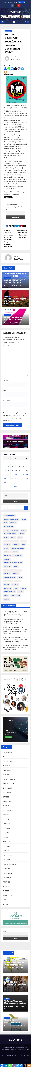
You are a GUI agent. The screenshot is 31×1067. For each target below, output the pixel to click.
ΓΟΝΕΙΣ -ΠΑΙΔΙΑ (9, 779)
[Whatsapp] (8, 68)
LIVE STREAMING (11, 1055)
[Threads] (15, 68)
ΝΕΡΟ (15, 566)
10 (5, 470)
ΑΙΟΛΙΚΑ (23, 530)
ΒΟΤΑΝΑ (6, 774)
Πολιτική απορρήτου (23, 1060)
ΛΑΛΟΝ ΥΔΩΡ (7, 555)
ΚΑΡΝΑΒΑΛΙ (15, 552)
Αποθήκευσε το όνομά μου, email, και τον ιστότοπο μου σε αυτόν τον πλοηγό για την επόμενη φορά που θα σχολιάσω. (15, 416)
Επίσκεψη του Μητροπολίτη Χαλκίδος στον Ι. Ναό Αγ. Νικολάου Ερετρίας (13, 621)
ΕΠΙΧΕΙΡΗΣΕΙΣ (8, 810)
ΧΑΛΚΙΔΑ (20, 591)
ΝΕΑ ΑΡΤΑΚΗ (7, 566)
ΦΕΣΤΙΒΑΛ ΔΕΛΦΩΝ (9, 591)
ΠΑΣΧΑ (20, 577)
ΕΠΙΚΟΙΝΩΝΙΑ (5, 1060)
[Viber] (18, 68)
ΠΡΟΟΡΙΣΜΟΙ (7, 877)
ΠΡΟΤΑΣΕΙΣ (7, 882)
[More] (5, 72)
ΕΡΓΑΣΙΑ (6, 815)
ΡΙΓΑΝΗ (6, 886)
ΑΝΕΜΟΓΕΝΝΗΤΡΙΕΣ (10, 533)
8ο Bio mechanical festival (11, 519)
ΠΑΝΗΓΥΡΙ (16, 573)
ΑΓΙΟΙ (5, 757)
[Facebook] (5, 68)
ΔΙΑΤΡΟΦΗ (7, 792)
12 (12, 470)
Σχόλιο (6, 346)
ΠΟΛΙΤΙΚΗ (6, 868)
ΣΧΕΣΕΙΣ (6, 891)
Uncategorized (8, 752)
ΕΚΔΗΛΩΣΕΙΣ (8, 31)
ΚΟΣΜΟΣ (6, 833)
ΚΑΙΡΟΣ (6, 552)
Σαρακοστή (7, 588)
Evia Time (17, 57)
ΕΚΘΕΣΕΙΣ (7, 544)
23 (27, 474)
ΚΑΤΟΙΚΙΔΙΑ (7, 824)
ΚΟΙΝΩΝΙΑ (6, 828)
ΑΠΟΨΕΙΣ (6, 765)
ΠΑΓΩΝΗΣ (7, 573)
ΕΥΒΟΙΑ (6, 548)
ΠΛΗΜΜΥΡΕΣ (8, 581)
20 (16, 474)
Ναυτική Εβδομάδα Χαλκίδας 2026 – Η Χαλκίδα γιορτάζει (12, 282)
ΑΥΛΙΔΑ (6, 537)
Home (3, 1055)
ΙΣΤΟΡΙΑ (6, 819)
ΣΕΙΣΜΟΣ (17, 581)
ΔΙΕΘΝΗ (23, 541)
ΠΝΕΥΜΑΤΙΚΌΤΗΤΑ (10, 864)
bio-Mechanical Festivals (11, 530)
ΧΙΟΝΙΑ (6, 595)
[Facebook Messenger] (12, 68)
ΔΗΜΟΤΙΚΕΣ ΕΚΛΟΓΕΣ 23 (11, 541)
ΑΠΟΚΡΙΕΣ (21, 533)
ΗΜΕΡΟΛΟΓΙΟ (13, 1060)
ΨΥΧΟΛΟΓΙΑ (7, 904)
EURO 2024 (13, 522)
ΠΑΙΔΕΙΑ (6, 851)
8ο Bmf (24, 519)
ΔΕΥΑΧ (20, 537)
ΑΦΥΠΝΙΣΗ (7, 770)
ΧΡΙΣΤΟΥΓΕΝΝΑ (15, 595)
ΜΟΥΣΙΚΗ (6, 559)
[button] (25, 22)
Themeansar (15, 1051)
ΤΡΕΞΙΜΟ (23, 588)
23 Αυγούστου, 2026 (13, 967)
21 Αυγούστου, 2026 (12, 1025)
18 (8, 474)
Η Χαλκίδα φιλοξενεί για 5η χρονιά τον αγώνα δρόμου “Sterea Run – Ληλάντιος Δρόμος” (15, 647)
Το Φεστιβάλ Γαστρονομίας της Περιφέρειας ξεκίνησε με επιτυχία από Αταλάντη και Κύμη (15, 639)
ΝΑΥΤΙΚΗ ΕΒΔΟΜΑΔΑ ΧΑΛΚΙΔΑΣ (13, 562)
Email (7, 210)
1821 (5, 522)
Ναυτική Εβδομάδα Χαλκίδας (12, 570)
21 (19, 474)
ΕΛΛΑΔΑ (26, 1055)
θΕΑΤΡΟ (6, 599)
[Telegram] (22, 68)
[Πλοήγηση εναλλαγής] (14, 22)
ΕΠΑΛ (23, 544)
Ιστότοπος (6, 400)
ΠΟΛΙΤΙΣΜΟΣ (7, 873)
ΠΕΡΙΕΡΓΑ (6, 859)
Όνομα (6, 380)
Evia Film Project (8, 526)
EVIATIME (15, 12)
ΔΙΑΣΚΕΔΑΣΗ (7, 788)
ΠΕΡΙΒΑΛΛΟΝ (8, 855)
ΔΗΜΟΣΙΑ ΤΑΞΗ (8, 783)
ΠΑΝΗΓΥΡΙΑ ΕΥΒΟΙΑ (9, 577)
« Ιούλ (15, 486)
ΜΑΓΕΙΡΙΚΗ (7, 837)
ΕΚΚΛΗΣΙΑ (16, 544)
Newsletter (20, 1055)
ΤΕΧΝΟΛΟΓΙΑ (7, 895)
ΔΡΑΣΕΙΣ (6, 797)
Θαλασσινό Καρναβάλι (17, 548)
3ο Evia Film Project (9, 515)
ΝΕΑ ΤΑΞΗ (7, 842)
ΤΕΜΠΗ (16, 588)
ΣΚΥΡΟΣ (6, 584)
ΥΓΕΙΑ (5, 900)
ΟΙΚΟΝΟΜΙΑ (7, 846)
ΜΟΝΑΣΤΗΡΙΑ (18, 555)
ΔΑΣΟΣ (13, 537)
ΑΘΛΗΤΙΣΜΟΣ (8, 761)
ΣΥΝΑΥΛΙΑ (15, 584)
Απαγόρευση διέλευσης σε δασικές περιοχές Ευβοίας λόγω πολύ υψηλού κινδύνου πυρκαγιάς (15, 613)
